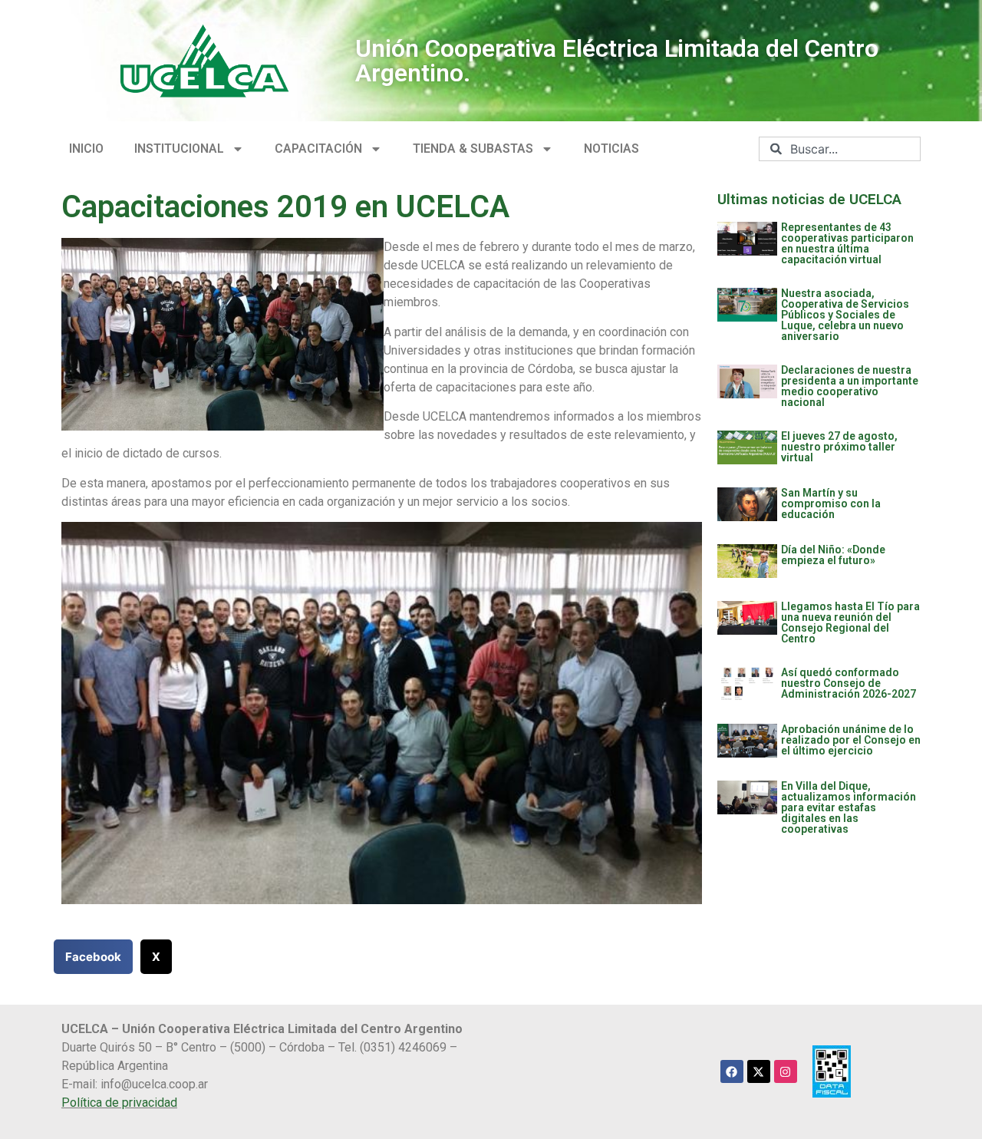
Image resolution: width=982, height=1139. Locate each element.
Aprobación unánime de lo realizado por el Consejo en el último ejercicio (851, 740)
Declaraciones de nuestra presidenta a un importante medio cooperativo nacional (849, 386)
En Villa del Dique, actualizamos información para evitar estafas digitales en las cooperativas (848, 807)
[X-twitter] (758, 1071)
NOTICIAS (611, 148)
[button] (93, 956)
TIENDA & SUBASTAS (473, 148)
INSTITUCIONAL (179, 148)
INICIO (86, 148)
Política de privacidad (119, 1102)
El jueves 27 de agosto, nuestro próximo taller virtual (839, 447)
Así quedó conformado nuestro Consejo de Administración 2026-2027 (848, 683)
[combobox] (840, 149)
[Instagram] (785, 1071)
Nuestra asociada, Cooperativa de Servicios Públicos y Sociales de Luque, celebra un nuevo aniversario (845, 314)
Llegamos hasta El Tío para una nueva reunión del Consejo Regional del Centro (850, 622)
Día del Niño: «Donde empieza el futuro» (833, 554)
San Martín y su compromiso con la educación (831, 503)
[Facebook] (731, 1071)
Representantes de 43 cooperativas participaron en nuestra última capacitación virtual (847, 243)
